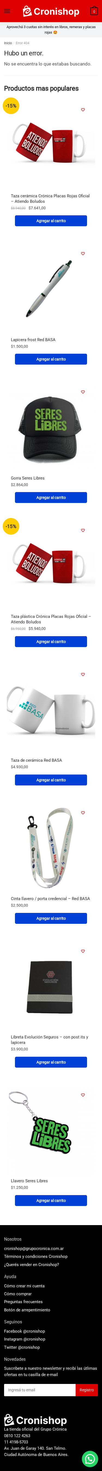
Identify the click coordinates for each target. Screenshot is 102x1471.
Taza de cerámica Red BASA (36, 760)
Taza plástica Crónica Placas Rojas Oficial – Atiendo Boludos (51, 619)
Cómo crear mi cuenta (24, 1286)
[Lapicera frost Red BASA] (51, 289)
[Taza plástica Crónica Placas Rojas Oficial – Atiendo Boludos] (51, 566)
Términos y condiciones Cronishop (35, 1256)
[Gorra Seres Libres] (51, 428)
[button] (90, 1459)
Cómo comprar (18, 1293)
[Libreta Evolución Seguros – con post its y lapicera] (51, 987)
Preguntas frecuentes (23, 1301)
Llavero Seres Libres (29, 1180)
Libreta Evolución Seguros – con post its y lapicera (49, 1040)
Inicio (8, 43)
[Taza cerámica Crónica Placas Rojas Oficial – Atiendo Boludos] (51, 146)
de (27, 1310)
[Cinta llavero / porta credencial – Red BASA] (51, 849)
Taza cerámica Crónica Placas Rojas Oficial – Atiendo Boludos (50, 198)
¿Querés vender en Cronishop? (31, 1264)
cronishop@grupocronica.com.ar (34, 1248)
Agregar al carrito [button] (51, 221)
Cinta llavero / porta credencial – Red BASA (50, 898)
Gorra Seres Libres (28, 478)
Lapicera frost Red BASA (33, 339)
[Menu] (7, 11)
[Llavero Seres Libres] (51, 1131)
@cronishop (34, 1331)
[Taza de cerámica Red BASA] (51, 710)
